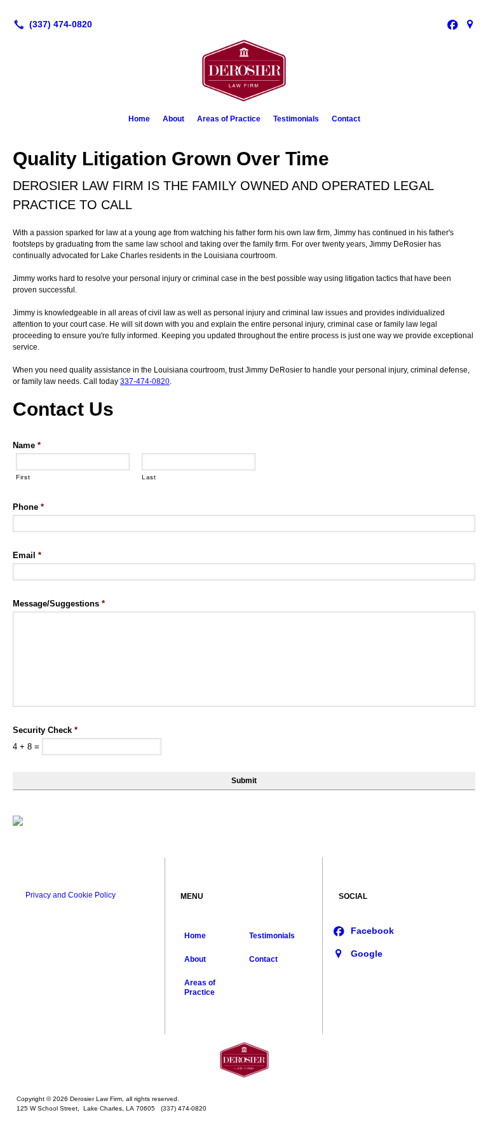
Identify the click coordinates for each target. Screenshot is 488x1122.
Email (27, 555)
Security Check (45, 730)
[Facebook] (452, 24)
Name (27, 445)
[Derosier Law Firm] (244, 1060)
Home (139, 118)
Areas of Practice (229, 118)
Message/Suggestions (59, 603)
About (173, 118)
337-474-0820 (145, 381)
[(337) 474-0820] (50, 24)
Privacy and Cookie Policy (70, 895)
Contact (346, 118)
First (23, 477)
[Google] (470, 24)
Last (149, 477)
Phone (28, 507)
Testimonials (296, 118)
